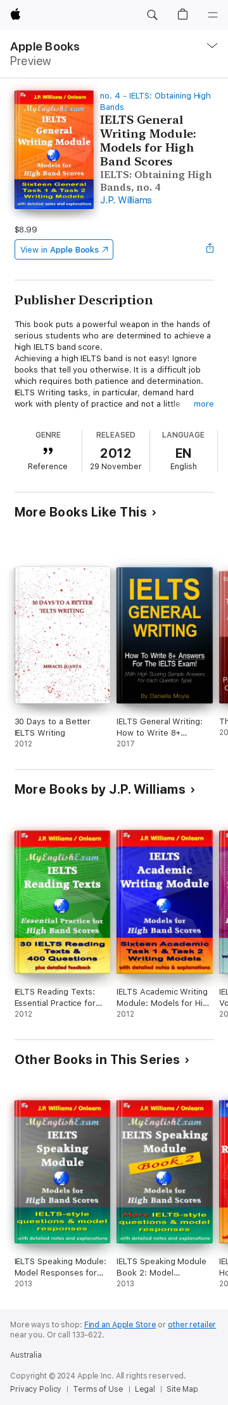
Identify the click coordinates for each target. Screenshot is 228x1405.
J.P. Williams (126, 200)
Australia (26, 1355)
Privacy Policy (35, 1389)
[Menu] (213, 15)
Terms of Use (98, 1389)
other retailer (192, 1324)
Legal (145, 1389)
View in (59, 249)
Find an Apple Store (120, 1324)
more (204, 404)
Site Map (182, 1389)
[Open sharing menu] (209, 249)
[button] (152, 15)
